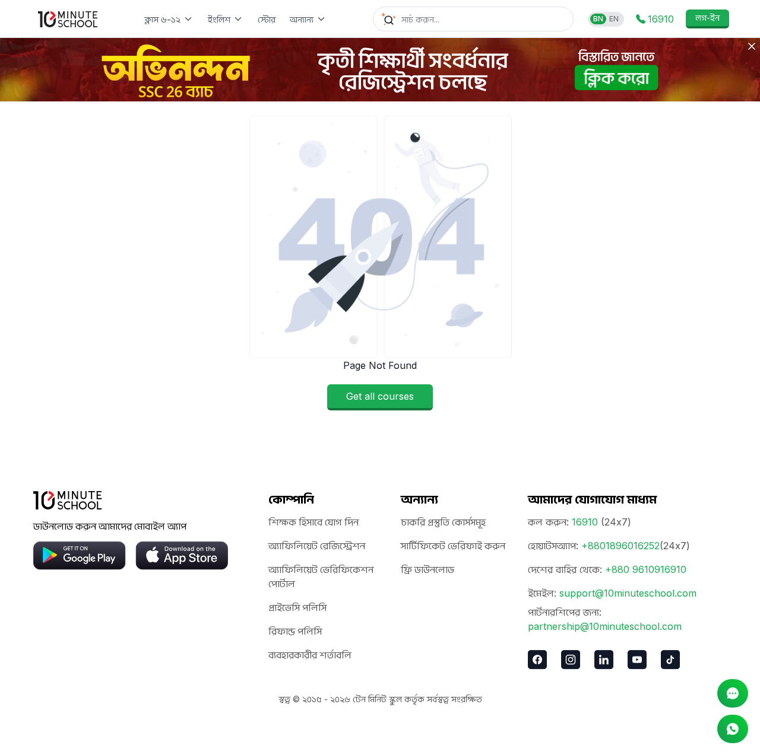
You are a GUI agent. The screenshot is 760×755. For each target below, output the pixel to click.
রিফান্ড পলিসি (295, 631)
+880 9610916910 (645, 569)
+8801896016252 (620, 546)
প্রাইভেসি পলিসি (297, 607)
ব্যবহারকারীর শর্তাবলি (310, 655)
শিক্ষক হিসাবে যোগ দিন (313, 522)
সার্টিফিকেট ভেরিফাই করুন (453, 546)
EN (614, 18)
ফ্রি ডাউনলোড (427, 569)
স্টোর (267, 19)
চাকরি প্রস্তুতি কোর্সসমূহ (443, 522)
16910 (585, 522)
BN (598, 18)
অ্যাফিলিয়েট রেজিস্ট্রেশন (316, 546)
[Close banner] (751, 46)
